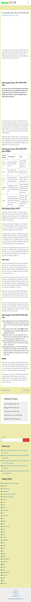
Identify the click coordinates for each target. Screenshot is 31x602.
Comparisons (6, 488)
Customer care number (8, 494)
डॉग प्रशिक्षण (5, 540)
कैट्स (3, 529)
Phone (4, 505)
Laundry (4, 499)
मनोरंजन (4, 567)
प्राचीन (3, 553)
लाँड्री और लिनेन (5, 572)
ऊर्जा (3, 518)
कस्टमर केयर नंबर (6, 526)
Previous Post (5, 390)
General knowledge (7, 497)
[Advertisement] (15, 33)
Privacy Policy (16, 596)
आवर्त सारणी (4, 515)
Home (15, 590)
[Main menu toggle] (28, 2)
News (3, 502)
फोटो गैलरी (4, 562)
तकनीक (3, 545)
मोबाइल (3, 570)
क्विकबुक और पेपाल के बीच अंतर (11, 407)
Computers (5, 491)
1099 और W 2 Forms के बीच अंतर (13, 415)
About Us (15, 592)
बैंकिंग (3, 564)
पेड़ (2, 551)
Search (4, 437)
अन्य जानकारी (5, 510)
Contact (15, 594)
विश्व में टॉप (4, 575)
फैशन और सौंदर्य (5, 559)
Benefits (4, 486)
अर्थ (3, 513)
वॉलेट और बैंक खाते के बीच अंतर (11, 404)
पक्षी (3, 548)
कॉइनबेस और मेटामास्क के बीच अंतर (12, 419)
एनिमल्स (3, 521)
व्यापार (3, 578)
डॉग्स (3, 543)
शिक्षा (3, 580)
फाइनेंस (3, 556)
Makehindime (19, 599)
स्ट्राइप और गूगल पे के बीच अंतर (11, 411)
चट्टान (3, 532)
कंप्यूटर (3, 524)
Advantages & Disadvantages (10, 483)
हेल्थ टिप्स (4, 583)
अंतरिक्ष (3, 507)
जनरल (3, 534)
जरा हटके (4, 537)
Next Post (26, 390)
